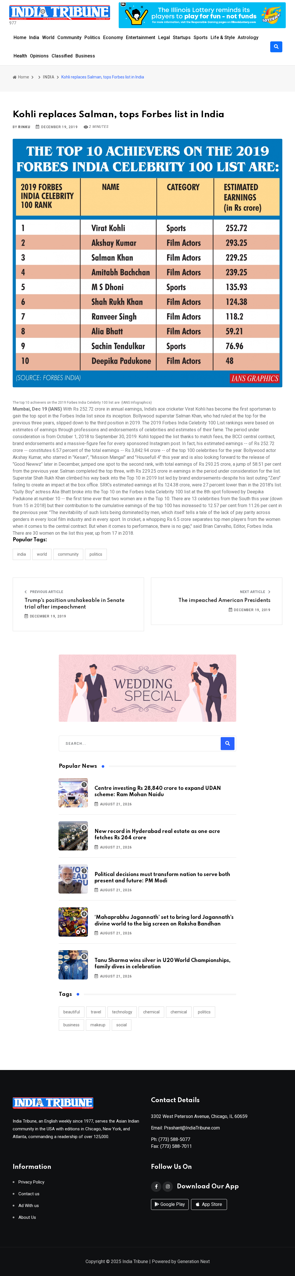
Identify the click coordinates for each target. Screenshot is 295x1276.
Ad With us (28, 1206)
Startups (182, 37)
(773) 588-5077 (174, 1139)
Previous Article (46, 592)
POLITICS (96, 554)
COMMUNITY (68, 554)
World (48, 37)
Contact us (28, 1194)
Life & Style (223, 37)
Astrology (248, 37)
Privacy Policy (31, 1182)
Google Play (172, 1204)
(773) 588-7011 (176, 1146)
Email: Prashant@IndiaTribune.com (185, 1128)
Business (85, 56)
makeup (97, 1025)
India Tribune (135, 1261)
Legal (164, 37)
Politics (92, 37)
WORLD (42, 554)
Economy (113, 37)
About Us (27, 1217)
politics (204, 1012)
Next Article (253, 592)
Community (69, 37)
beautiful (71, 1012)
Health (20, 56)
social (121, 1025)
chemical (151, 1012)
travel (96, 1012)
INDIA (48, 77)
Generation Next (193, 1261)
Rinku (24, 127)
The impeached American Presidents (224, 600)
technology (122, 1012)
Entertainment (140, 37)
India (34, 37)
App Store (211, 1204)
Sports (201, 37)
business (71, 1025)
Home (20, 37)
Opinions (39, 56)
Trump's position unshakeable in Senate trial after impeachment (74, 603)
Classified (62, 56)
